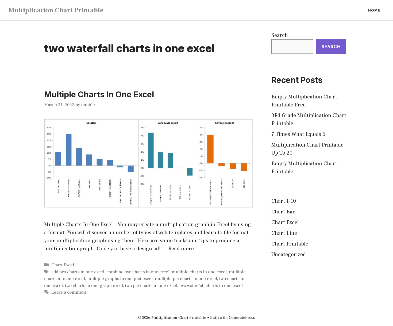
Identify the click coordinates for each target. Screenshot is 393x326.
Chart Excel (62, 265)
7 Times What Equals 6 (298, 134)
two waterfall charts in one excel (211, 286)
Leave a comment (68, 292)
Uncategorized (288, 254)
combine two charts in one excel (137, 272)
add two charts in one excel (77, 272)
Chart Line (284, 233)
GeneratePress (242, 317)
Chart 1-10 (283, 201)
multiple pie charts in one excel (186, 279)
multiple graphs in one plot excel (120, 279)
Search (279, 35)
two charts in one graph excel (94, 286)
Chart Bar (283, 211)
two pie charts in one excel (151, 286)
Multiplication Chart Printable (56, 10)
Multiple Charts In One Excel (99, 94)
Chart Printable (289, 243)
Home (374, 10)
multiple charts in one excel (199, 272)
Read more (181, 248)
